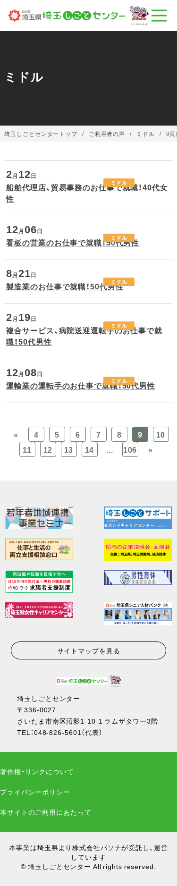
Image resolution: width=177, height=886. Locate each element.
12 (48, 449)
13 (69, 449)
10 (161, 434)
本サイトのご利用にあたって (45, 812)
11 (27, 449)
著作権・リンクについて (37, 771)
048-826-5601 (58, 732)
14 (89, 449)
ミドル (119, 182)
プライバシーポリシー (35, 791)
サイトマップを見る (88, 650)
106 (130, 449)
